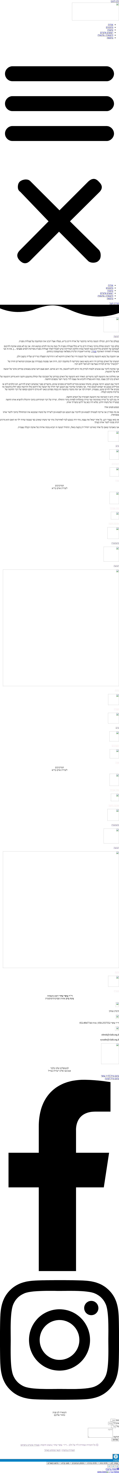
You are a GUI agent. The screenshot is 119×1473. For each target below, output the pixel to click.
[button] (59, 161)
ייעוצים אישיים (106, 32)
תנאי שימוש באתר (52, 1450)
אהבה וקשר (114, 523)
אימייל (116, 1423)
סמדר (93, 351)
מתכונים (109, 27)
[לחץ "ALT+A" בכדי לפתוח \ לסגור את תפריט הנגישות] (115, 1456)
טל (117, 1426)
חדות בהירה (92, 1463)
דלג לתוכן (115, 1)
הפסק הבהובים (78, 1463)
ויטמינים (115, 463)
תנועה (116, 336)
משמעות (115, 543)
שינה (117, 690)
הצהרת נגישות (68, 1450)
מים (117, 446)
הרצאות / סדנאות (105, 35)
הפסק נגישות (111, 1469)
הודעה (116, 1437)
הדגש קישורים (53, 1463)
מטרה (116, 709)
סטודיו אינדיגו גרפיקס (30, 1445)
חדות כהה (104, 1463)
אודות (110, 24)
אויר (117, 480)
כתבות (110, 30)
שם (117, 1420)
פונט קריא (65, 1463)
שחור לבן (114, 1463)
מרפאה (110, 37)
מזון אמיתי (114, 508)
